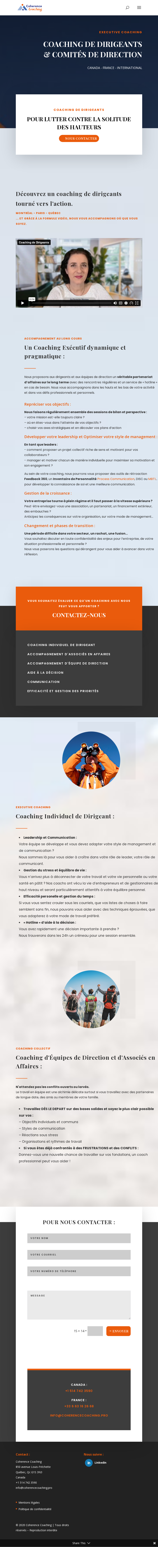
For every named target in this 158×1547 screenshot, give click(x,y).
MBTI (151, 479)
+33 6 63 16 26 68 (79, 1406)
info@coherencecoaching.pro (79, 1415)
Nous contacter (81, 138)
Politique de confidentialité (34, 1509)
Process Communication (115, 479)
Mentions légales (29, 1502)
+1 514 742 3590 (79, 1391)
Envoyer (121, 1331)
